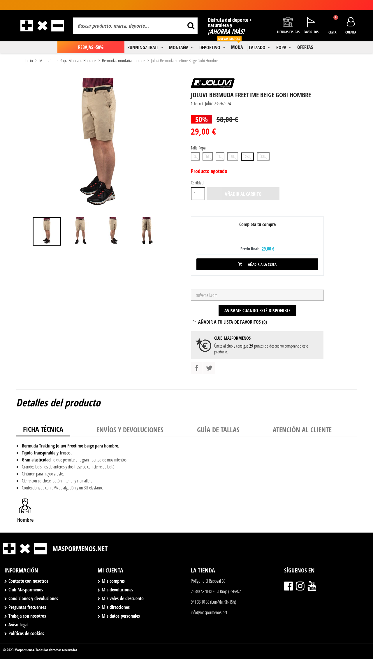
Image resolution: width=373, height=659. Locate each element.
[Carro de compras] (332, 22)
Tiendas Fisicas (288, 31)
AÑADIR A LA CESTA (257, 264)
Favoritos (311, 31)
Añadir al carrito (243, 194)
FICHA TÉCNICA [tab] (43, 429)
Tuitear (209, 368)
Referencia (197, 103)
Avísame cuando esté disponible (257, 310)
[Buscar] (190, 26)
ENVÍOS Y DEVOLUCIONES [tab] (129, 429)
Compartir (197, 368)
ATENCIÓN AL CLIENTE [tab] (302, 429)
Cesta (332, 32)
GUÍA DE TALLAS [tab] (218, 429)
